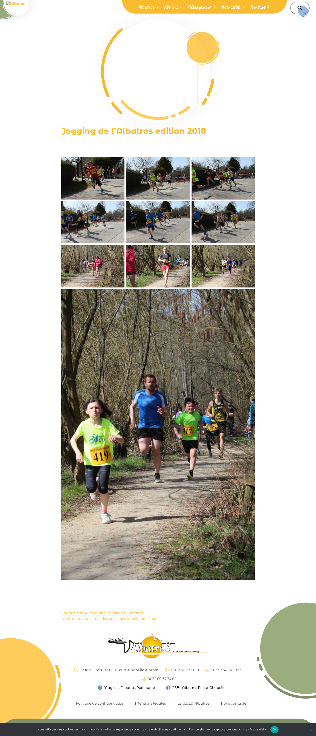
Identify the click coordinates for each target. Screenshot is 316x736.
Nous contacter (234, 703)
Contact (258, 7)
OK (275, 729)
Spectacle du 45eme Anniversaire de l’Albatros (102, 613)
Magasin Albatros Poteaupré (129, 688)
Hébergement (200, 7)
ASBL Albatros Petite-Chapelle (198, 688)
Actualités (231, 7)
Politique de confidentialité (99, 703)
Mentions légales (150, 703)
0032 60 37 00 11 (184, 670)
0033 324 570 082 (225, 670)
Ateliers (171, 7)
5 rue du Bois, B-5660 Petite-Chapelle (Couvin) (119, 670)
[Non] (310, 729)
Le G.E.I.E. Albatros (193, 703)
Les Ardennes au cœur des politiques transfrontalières (108, 619)
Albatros (146, 7)
